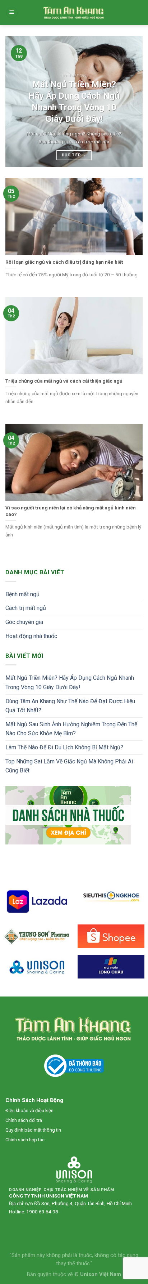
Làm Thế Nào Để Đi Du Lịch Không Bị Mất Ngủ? (64, 747)
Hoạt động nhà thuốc (31, 636)
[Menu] (12, 13)
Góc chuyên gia (24, 622)
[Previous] (17, 102)
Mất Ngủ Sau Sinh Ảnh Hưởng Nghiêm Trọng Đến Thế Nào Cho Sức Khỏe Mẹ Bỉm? (71, 729)
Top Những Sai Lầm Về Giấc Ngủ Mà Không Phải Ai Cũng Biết (69, 766)
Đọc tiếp (74, 155)
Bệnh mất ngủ (22, 594)
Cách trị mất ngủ (25, 608)
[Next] (130, 102)
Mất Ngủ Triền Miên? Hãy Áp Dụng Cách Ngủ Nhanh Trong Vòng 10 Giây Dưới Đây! (69, 682)
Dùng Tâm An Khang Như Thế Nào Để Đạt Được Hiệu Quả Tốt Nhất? (70, 706)
